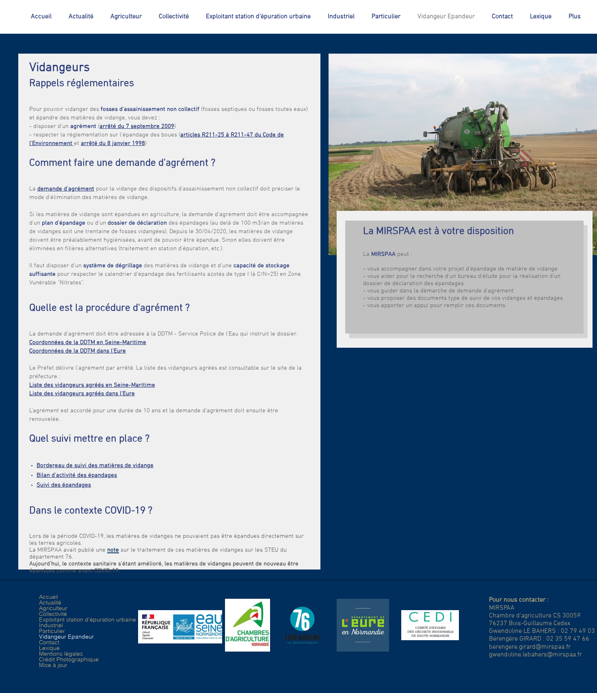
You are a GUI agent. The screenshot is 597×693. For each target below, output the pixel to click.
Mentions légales (61, 653)
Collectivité (53, 614)
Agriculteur (53, 608)
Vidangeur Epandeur (66, 636)
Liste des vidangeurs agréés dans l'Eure (82, 393)
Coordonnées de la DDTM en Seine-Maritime (87, 342)
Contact (49, 642)
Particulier (52, 631)
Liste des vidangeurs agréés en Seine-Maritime (92, 385)
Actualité (50, 602)
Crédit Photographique (69, 659)
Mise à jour (53, 665)
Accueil (48, 597)
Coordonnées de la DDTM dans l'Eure (77, 351)
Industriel (51, 625)
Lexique (49, 648)
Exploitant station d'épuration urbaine (87, 619)
